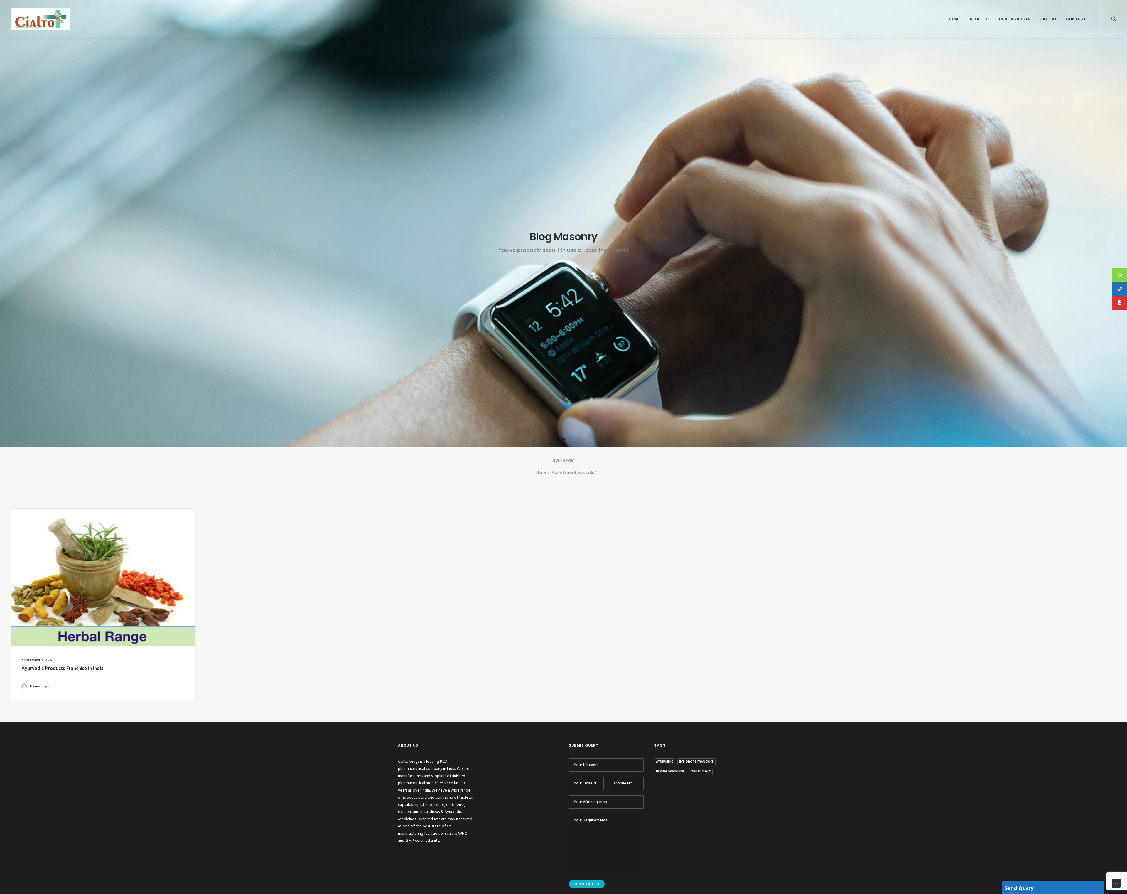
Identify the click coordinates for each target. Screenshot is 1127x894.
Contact (1076, 18)
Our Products (1014, 18)
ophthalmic (701, 771)
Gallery (1048, 18)
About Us (980, 18)
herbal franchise (670, 771)
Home (954, 18)
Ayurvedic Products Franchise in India (62, 669)
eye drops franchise (696, 762)
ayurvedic (664, 762)
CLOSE (894, 371)
